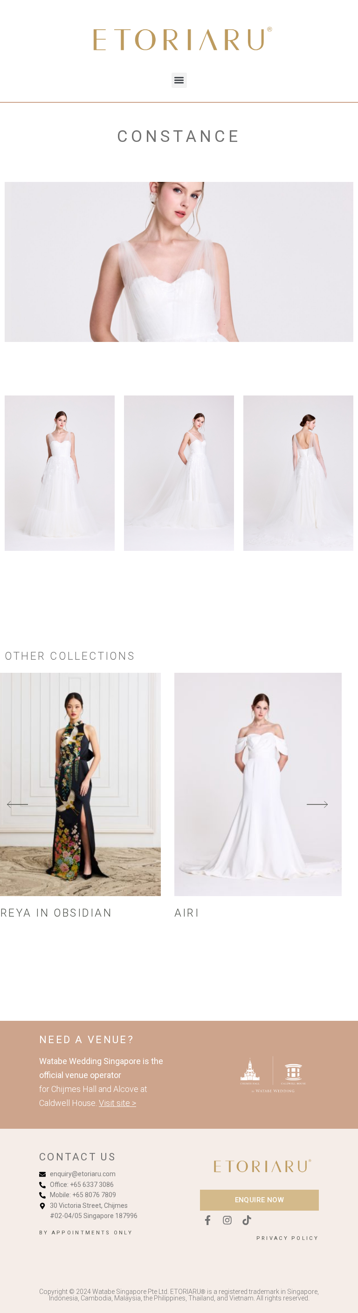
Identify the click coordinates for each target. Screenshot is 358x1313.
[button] (179, 80)
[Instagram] (227, 1220)
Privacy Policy (287, 1238)
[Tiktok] (246, 1220)
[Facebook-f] (207, 1220)
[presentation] (17, 805)
